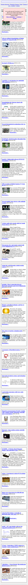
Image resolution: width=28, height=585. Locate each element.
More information (10, 17)
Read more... (5, 32)
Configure (18, 17)
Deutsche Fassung (14, 4)
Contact (18, 5)
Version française (5, 4)
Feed (21, 4)
